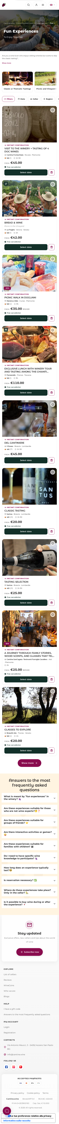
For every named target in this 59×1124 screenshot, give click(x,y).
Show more (6, 63)
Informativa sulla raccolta (16, 1120)
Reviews (8, 980)
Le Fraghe (11, 230)
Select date (26, 172)
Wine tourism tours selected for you (32, 23)
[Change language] (52, 5)
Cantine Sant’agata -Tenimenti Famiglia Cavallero (27, 659)
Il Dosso (10, 446)
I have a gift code (12, 1009)
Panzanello (11, 375)
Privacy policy (17, 1093)
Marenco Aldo (12, 301)
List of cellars (10, 974)
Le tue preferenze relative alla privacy (31, 1116)
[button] (29, 798)
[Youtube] (20, 1067)
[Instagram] (13, 1067)
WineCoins (9, 985)
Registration (10, 1032)
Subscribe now (29, 952)
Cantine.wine (9, 23)
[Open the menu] (40, 5)
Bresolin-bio (12, 733)
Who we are (9, 991)
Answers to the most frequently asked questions (27, 1014)
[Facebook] (6, 1067)
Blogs (6, 996)
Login (6, 1027)
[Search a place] (28, 5)
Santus (9, 514)
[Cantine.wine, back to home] (4, 4)
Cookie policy (33, 1093)
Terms (45, 1093)
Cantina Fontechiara (15, 155)
